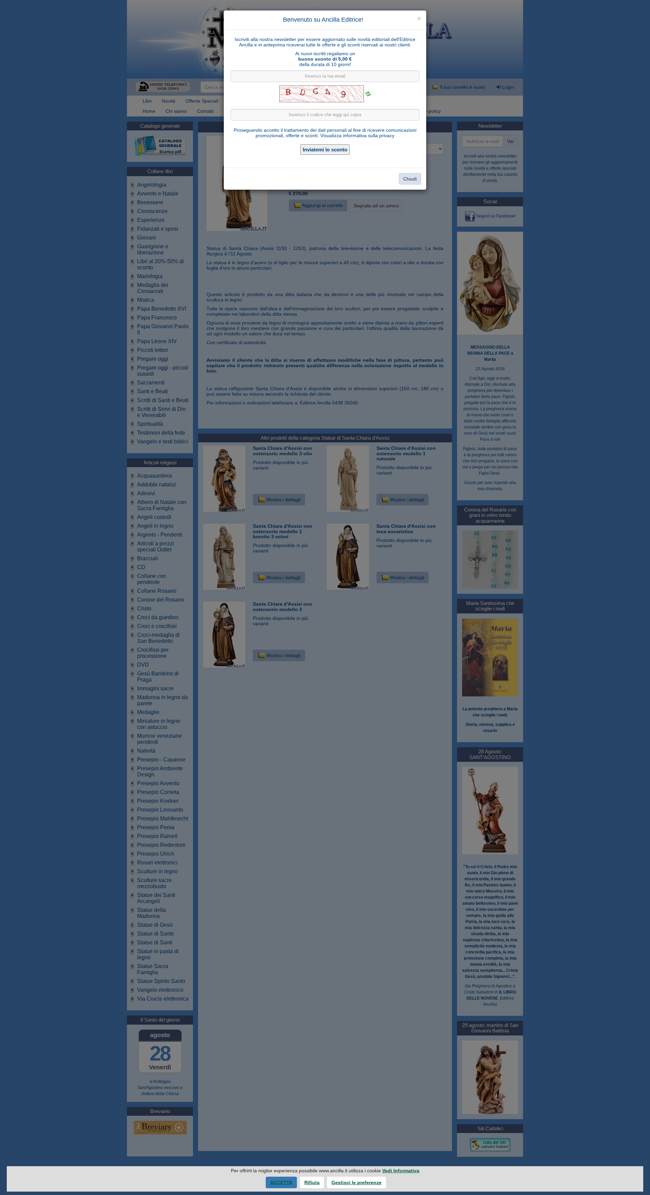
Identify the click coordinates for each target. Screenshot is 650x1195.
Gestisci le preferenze (356, 1182)
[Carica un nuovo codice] (368, 94)
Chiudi (410, 179)
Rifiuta (312, 1182)
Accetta (281, 1182)
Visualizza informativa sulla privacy (357, 135)
